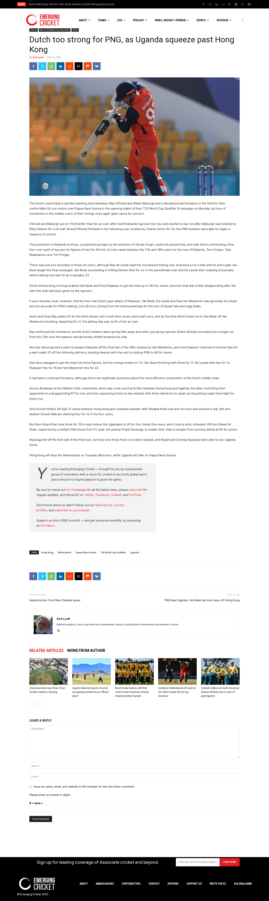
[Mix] (88, 66)
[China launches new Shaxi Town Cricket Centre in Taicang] (48, 671)
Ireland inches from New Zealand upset (54, 600)
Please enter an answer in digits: (50, 794)
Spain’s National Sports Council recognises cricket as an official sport (90, 692)
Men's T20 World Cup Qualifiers (54, 30)
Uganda (134, 552)
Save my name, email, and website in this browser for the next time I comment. (84, 786)
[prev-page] (31, 703)
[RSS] (229, 4)
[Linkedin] (216, 4)
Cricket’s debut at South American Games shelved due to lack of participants (220, 692)
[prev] (161, 4)
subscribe (135, 490)
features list (103, 505)
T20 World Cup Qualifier (113, 552)
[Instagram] (210, 4)
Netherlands (64, 552)
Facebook (102, 495)
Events (34, 30)
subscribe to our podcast (72, 510)
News (75, 30)
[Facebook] (203, 4)
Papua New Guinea (86, 552)
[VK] (97, 66)
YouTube (135, 495)
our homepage (76, 490)
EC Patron (48, 525)
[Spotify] (236, 4)
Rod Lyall (38, 57)
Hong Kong (47, 552)
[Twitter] (242, 4)
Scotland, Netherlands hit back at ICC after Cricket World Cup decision (68, 4)
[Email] (79, 66)
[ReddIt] (69, 66)
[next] (168, 4)
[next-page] (38, 703)
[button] (242, 20)
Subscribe (229, 862)
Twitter (89, 495)
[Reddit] (223, 4)
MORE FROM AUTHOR (86, 650)
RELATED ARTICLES (46, 650)
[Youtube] (249, 4)
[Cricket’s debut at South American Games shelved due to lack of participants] (220, 671)
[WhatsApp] (51, 66)
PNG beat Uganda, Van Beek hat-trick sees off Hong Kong (202, 600)
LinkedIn (116, 495)
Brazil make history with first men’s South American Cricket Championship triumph (132, 692)
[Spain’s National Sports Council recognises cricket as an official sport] (91, 671)
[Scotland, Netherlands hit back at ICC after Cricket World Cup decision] (177, 671)
